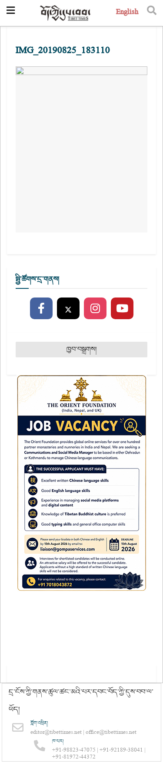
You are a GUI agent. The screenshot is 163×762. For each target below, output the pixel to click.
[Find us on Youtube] (122, 309)
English (127, 12)
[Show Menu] (11, 13)
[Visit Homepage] (66, 13)
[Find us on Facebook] (41, 309)
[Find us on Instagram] (95, 309)
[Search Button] (151, 13)
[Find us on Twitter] (68, 309)
